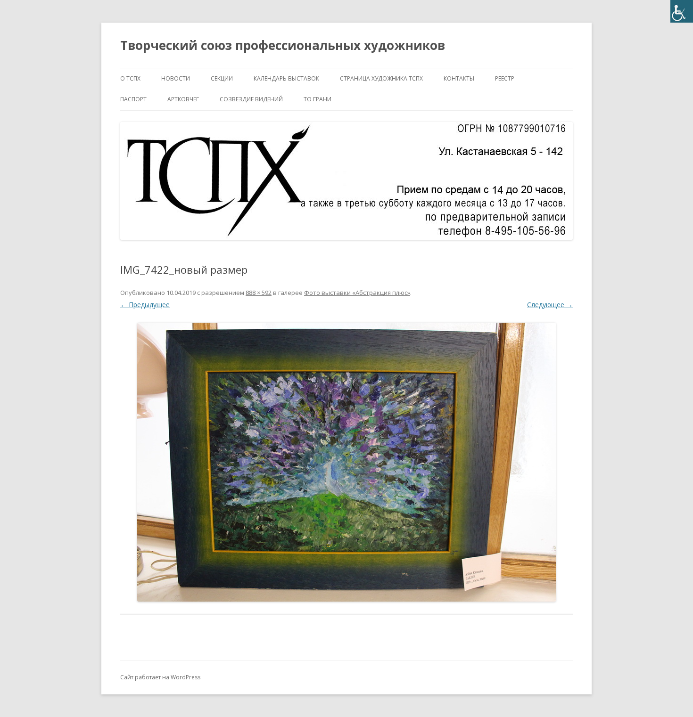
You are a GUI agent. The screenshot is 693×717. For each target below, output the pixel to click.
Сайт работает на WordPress (160, 677)
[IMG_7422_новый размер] (346, 462)
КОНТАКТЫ (459, 78)
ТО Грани (317, 99)
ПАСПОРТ (133, 99)
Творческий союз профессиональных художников (282, 45)
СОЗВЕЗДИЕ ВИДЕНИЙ (251, 99)
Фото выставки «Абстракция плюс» (357, 292)
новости (175, 78)
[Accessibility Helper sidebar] (681, 11)
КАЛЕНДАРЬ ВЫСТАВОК (286, 78)
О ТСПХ (130, 78)
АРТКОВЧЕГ (183, 99)
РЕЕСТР (504, 78)
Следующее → (550, 304)
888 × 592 (259, 292)
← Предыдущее (145, 304)
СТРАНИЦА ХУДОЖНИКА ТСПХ (381, 78)
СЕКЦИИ (222, 78)
